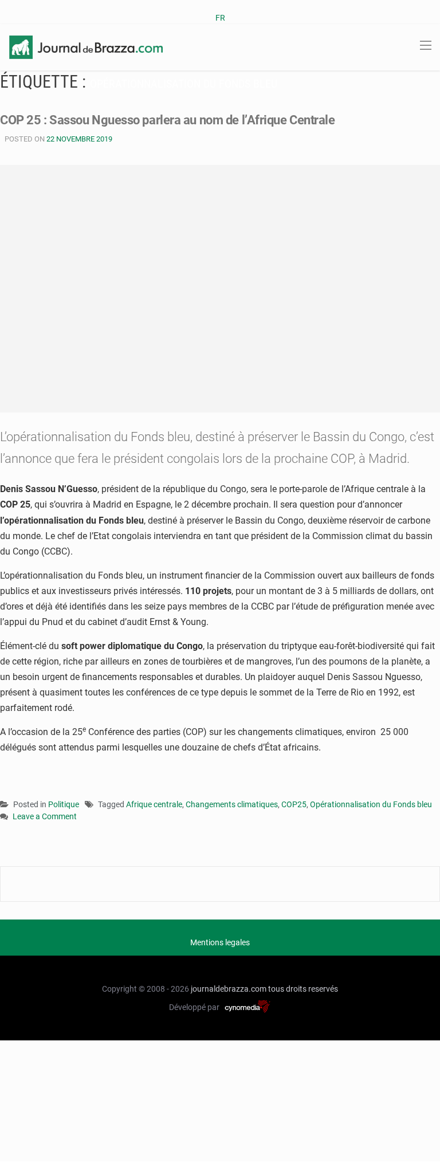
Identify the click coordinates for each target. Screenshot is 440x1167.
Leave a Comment (45, 817)
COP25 (294, 804)
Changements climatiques (232, 804)
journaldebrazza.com (228, 988)
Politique (63, 804)
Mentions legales (220, 942)
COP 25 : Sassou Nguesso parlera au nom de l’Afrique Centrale (167, 120)
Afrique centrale (154, 804)
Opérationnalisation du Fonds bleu (371, 804)
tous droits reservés (303, 988)
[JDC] (86, 46)
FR (220, 17)
